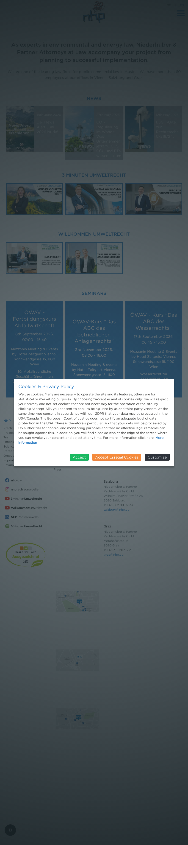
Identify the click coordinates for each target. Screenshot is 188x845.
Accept (79, 457)
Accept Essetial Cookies (116, 457)
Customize (157, 457)
